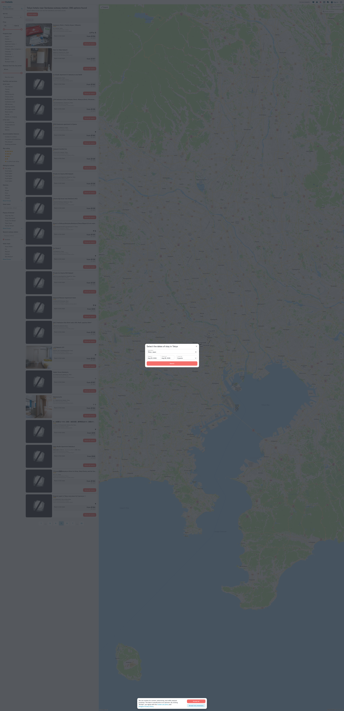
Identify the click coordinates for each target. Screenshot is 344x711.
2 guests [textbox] (180, 358)
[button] (196, 352)
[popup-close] (196, 346)
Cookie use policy (163, 704)
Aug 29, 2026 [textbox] (152, 358)
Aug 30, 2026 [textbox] (166, 358)
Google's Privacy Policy (146, 706)
